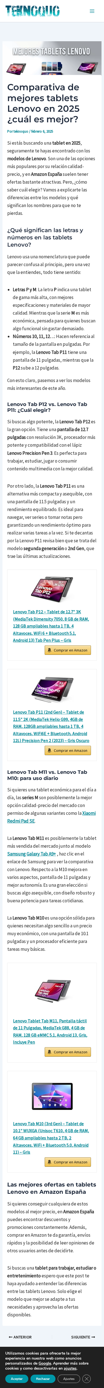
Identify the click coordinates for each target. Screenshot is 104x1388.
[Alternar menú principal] (92, 11)
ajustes (70, 1368)
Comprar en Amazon (70, 650)
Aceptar (17, 1379)
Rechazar (43, 1379)
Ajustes (69, 1379)
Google (45, 1363)
